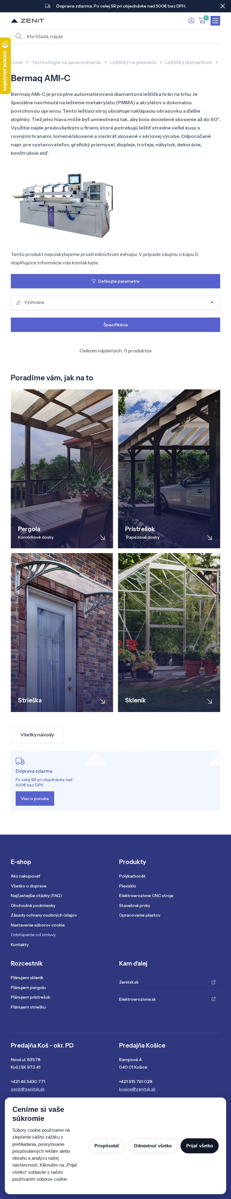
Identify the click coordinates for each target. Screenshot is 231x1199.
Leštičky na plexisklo (133, 62)
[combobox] (115, 303)
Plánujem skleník (27, 977)
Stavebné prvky (134, 905)
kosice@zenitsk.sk (137, 1089)
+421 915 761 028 (135, 1081)
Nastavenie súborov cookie (38, 925)
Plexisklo (127, 886)
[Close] (222, 6)
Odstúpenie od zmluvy (33, 934)
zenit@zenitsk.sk (28, 1089)
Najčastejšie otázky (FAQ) (36, 895)
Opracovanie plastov (139, 915)
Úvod (17, 62)
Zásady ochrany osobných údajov (44, 915)
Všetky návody (37, 735)
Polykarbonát (132, 876)
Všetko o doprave (29, 886)
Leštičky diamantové (188, 62)
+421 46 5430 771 (28, 1081)
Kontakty (20, 944)
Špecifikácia (115, 324)
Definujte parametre (119, 281)
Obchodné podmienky (33, 905)
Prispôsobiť (106, 1145)
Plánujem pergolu (28, 987)
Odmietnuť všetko (153, 1145)
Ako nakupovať (25, 876)
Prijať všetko (199, 1145)
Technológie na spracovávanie (66, 62)
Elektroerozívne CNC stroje (146, 895)
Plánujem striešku (28, 1007)
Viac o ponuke (35, 798)
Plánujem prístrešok (30, 997)
